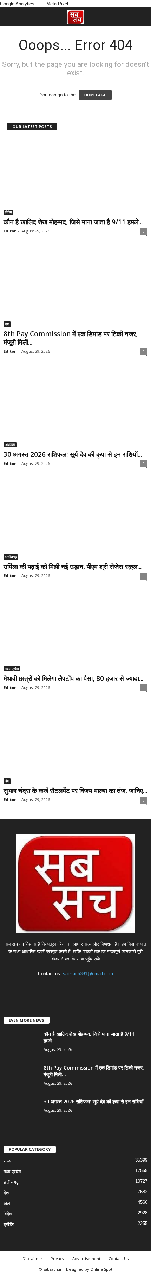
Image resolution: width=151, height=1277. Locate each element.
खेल (7, 1203)
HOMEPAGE (95, 95)
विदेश (8, 212)
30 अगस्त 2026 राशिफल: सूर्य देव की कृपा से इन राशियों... (73, 454)
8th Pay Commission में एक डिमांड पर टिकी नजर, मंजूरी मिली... (71, 338)
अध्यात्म (10, 444)
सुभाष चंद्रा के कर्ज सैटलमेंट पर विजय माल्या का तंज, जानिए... (75, 790)
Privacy (57, 1258)
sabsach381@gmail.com (88, 973)
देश (7, 323)
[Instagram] (69, 987)
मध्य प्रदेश (12, 668)
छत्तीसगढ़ (11, 556)
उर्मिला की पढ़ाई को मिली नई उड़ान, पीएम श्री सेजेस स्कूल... (73, 566)
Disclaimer (32, 1258)
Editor (10, 231)
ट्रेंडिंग (9, 1224)
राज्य (7, 1161)
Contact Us (119, 1258)
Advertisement (86, 1258)
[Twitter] (83, 987)
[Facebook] (54, 987)
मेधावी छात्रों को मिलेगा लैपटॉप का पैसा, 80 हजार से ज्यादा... (73, 678)
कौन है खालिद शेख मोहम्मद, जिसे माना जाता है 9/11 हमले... (73, 221)
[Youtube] (97, 987)
